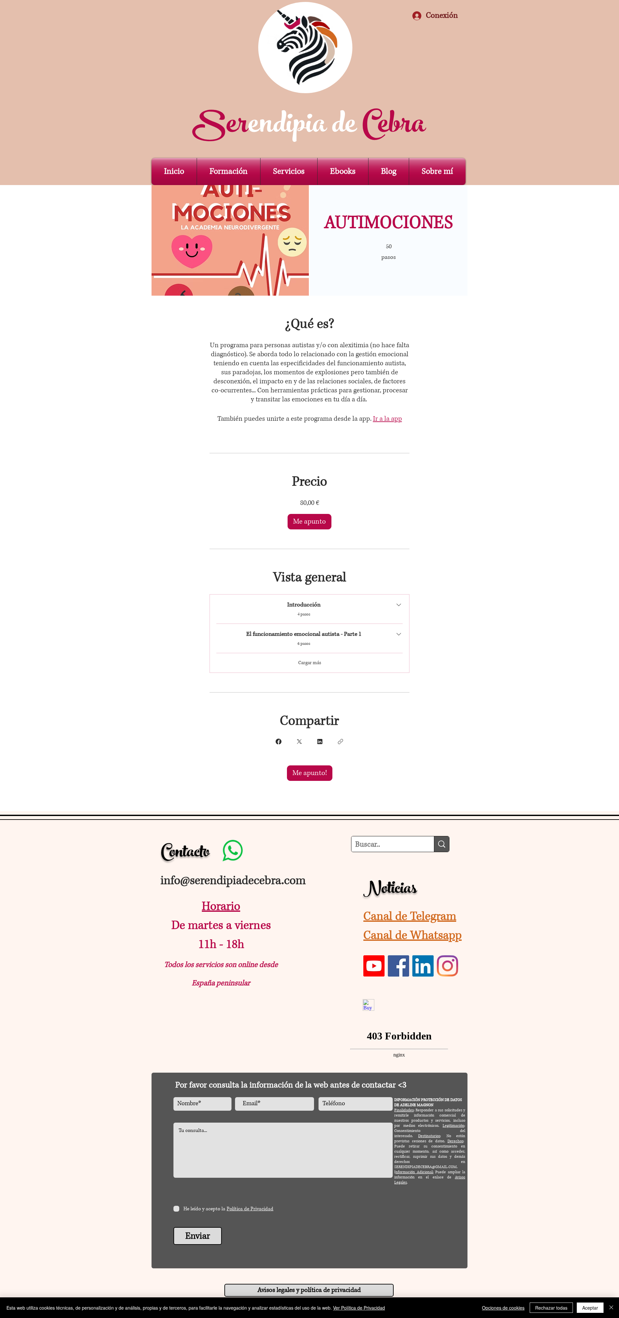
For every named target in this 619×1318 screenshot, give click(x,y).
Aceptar (590, 1307)
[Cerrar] (611, 1308)
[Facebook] (398, 966)
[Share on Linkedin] (320, 741)
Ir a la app (387, 418)
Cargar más (309, 663)
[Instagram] (447, 966)
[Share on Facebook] (278, 741)
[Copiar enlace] (340, 741)
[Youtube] (374, 966)
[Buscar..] (441, 844)
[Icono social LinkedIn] (423, 966)
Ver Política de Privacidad (359, 1307)
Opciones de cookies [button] (503, 1307)
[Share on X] (299, 741)
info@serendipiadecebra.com (233, 881)
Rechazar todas (551, 1307)
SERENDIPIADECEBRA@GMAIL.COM (425, 1167)
